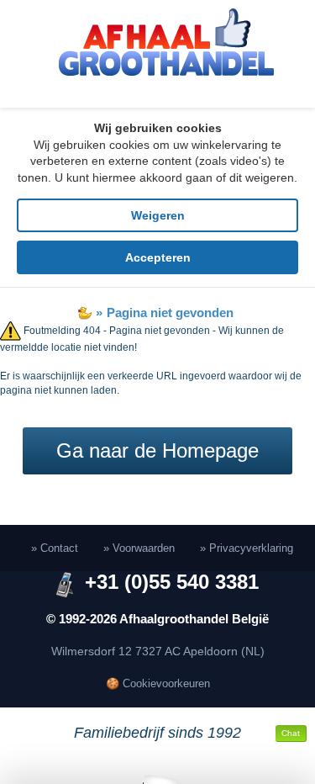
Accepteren (158, 257)
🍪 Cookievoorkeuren (158, 683)
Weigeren (158, 215)
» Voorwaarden (139, 548)
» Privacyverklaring (246, 548)
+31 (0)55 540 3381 (172, 582)
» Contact (54, 548)
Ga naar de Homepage (157, 450)
